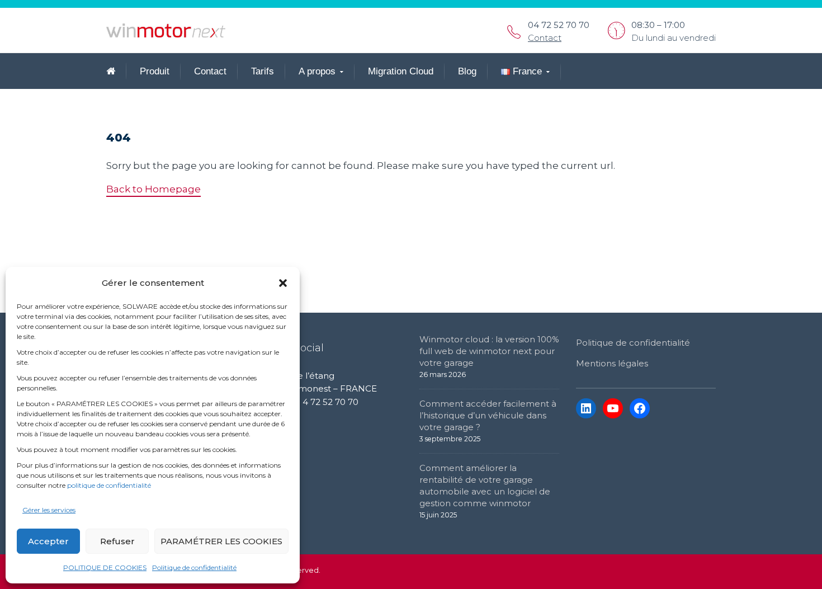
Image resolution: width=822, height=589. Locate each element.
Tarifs (262, 71)
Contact (544, 37)
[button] (283, 283)
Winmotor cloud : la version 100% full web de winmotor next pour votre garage (489, 351)
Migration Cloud (400, 71)
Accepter (48, 541)
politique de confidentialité (109, 485)
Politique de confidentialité (194, 567)
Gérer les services (48, 510)
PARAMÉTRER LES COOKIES (221, 541)
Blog (467, 71)
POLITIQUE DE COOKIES (105, 567)
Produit (154, 71)
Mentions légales (612, 363)
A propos (317, 71)
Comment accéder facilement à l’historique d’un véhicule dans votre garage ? (487, 415)
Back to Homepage (153, 189)
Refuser (117, 541)
